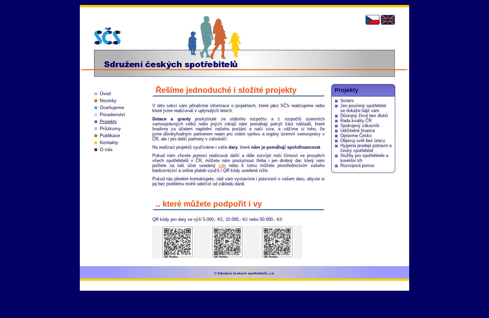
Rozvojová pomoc (357, 165)
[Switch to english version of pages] (388, 20)
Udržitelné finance (357, 130)
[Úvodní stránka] (107, 36)
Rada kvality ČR (356, 120)
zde (222, 165)
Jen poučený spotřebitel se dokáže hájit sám (363, 108)
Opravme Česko (356, 135)
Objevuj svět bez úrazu (362, 140)
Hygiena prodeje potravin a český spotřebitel (366, 148)
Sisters (347, 100)
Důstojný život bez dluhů (364, 115)
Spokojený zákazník (360, 125)
